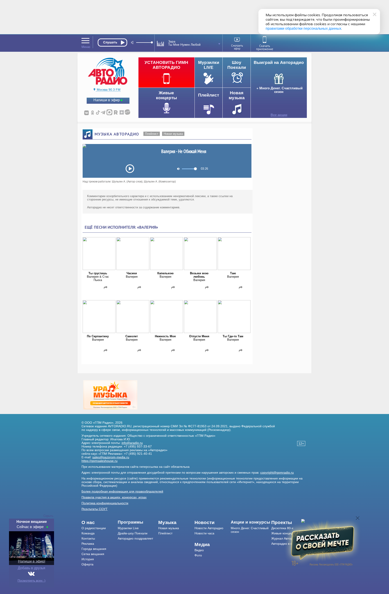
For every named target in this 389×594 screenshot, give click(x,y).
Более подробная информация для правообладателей (122, 491)
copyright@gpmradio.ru (277, 472)
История (87, 559)
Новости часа (204, 533)
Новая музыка (173, 133)
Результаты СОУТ (94, 509)
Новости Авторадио (208, 528)
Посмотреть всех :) (31, 580)
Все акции (279, 115)
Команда (88, 533)
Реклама (87, 543)
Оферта (87, 564)
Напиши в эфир (106, 100)
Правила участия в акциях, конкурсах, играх (114, 497)
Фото (198, 555)
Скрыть (48, 516)
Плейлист (151, 133)
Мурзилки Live (128, 528)
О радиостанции (93, 528)
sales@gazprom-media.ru (110, 457)
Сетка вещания (92, 554)
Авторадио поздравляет (135, 538)
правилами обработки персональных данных (303, 28)
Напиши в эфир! (31, 561)
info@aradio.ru (132, 443)
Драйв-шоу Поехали (132, 533)
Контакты (88, 538)
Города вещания (93, 549)
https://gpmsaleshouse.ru (99, 461)
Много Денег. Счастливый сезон (281, 90)
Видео (199, 550)
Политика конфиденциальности (104, 503)
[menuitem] (99, 522)
